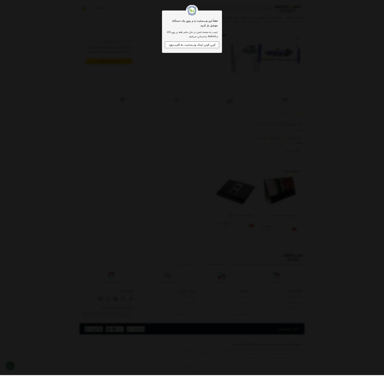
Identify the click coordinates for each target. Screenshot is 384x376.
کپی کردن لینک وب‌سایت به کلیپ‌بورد (192, 44)
